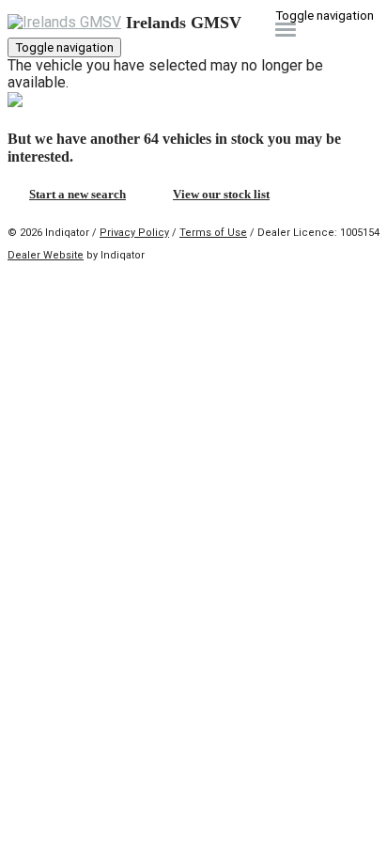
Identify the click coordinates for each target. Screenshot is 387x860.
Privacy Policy (134, 233)
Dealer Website (46, 255)
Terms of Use (213, 233)
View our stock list (221, 194)
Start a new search (77, 194)
